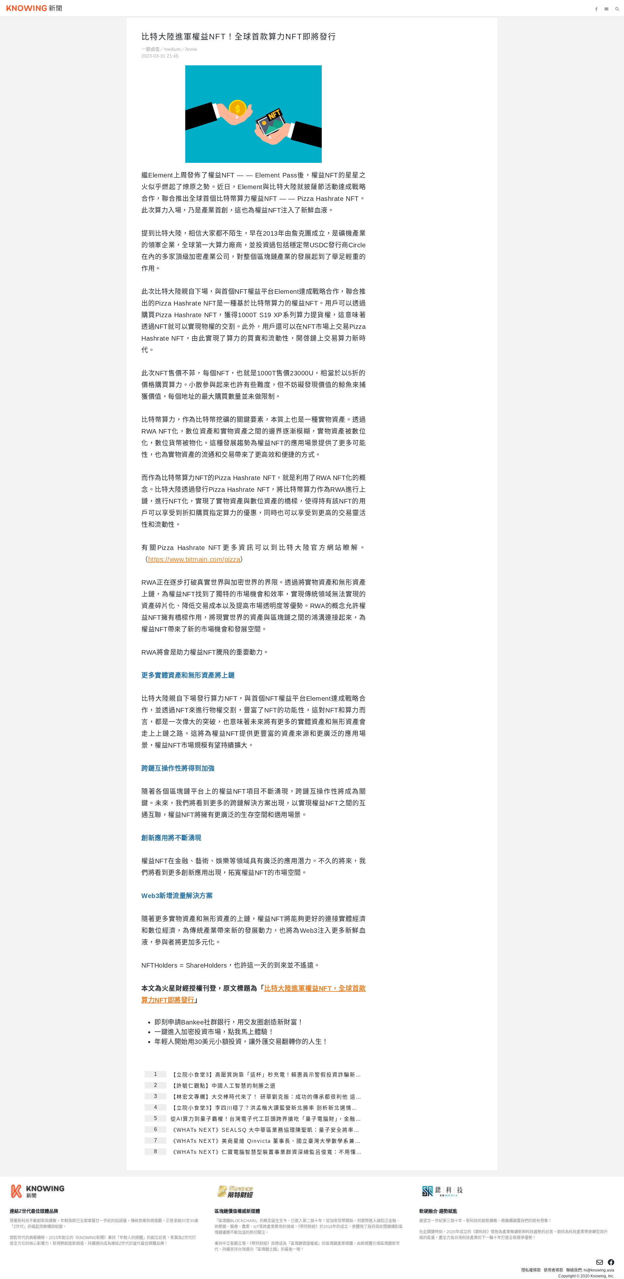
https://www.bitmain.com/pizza (194, 559)
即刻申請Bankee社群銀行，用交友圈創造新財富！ (229, 1022)
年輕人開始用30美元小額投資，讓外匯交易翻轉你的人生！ (241, 1041)
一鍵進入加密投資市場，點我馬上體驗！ (214, 1032)
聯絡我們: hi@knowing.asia (590, 1270)
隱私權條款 (531, 1270)
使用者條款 (553, 1270)
